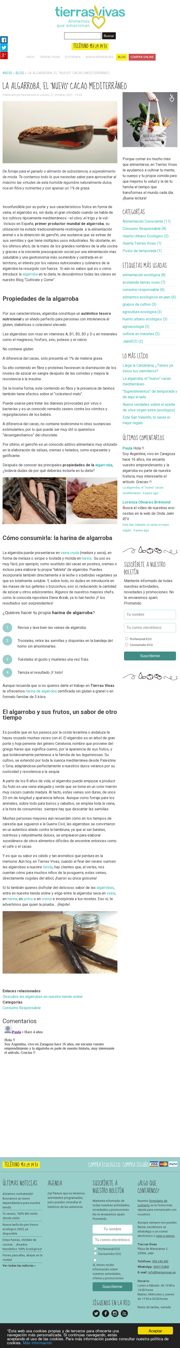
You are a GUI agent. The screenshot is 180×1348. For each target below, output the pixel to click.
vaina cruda (70, 553)
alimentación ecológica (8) (144, 275)
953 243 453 (160, 1261)
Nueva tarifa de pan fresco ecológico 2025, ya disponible (20, 1229)
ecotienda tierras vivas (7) (144, 282)
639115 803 (161, 1266)
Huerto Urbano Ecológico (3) (146, 236)
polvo (28, 899)
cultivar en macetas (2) (141, 334)
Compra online (142, 57)
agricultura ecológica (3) (142, 312)
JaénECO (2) (133, 341)
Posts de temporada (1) (142, 251)
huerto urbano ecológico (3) (145, 319)
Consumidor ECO (141, 645)
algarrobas (105, 887)
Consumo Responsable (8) (144, 228)
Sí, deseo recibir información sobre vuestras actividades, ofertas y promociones (108, 1271)
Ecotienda (73, 57)
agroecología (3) (136, 326)
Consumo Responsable (22, 1008)
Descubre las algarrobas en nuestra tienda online (42, 996)
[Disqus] (60, 1082)
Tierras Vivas (50, 57)
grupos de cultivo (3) (139, 304)
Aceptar (155, 1331)
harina (86, 558)
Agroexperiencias (99, 57)
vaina (111, 893)
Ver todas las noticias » (19, 1265)
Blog (122, 57)
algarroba (30, 274)
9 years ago (141, 530)
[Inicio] (90, 30)
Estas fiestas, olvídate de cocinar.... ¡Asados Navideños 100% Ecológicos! (22, 1244)
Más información (37, 1342)
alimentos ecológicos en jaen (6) (149, 297)
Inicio (31, 57)
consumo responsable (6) (144, 289)
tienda (48, 867)
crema (47, 899)
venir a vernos (165, 1236)
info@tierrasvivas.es (162, 1272)
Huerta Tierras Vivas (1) (142, 243)
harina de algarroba (41, 691)
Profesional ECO (141, 639)
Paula (127, 448)
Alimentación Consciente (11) (147, 221)
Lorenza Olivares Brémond (146, 502)
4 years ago (150, 493)
